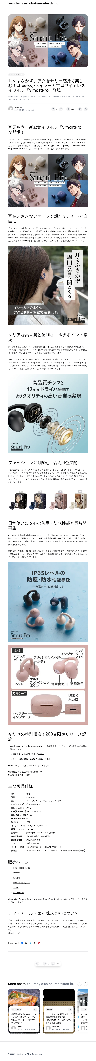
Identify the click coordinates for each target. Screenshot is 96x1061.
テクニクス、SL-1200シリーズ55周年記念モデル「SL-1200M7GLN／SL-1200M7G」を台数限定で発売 (59, 1018)
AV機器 (49, 1009)
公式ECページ (14, 932)
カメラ (84, 1009)
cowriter (18, 107)
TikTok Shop (18, 892)
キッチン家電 (16, 1009)
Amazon (16, 872)
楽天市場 (16, 877)
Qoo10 (15, 887)
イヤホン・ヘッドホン (16, 74)
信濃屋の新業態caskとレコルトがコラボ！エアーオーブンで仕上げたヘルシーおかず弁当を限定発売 (23, 1018)
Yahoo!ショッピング (21, 882)
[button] (54, 109)
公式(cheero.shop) (21, 868)
